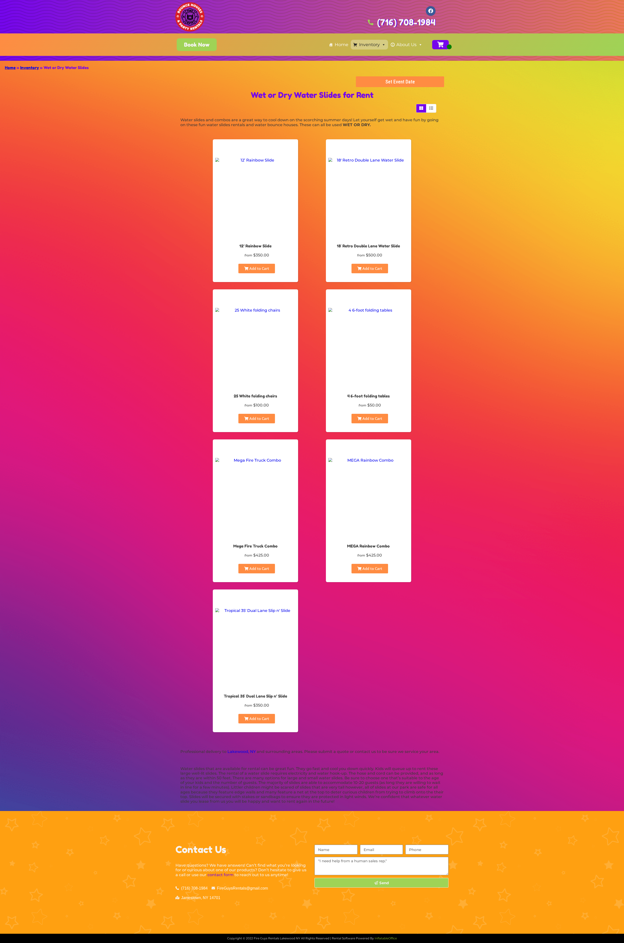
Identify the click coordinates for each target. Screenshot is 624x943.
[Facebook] (431, 11)
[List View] (431, 108)
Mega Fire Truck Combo (255, 546)
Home (341, 44)
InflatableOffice (386, 938)
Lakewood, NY (241, 751)
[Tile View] (421, 108)
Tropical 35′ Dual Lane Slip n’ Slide (255, 696)
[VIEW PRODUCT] (255, 150)
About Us (406, 44)
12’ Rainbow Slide (255, 245)
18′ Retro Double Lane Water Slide (368, 245)
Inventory (369, 44)
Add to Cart (258, 268)
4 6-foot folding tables (368, 396)
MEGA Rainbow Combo (368, 546)
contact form (220, 874)
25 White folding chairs (255, 396)
